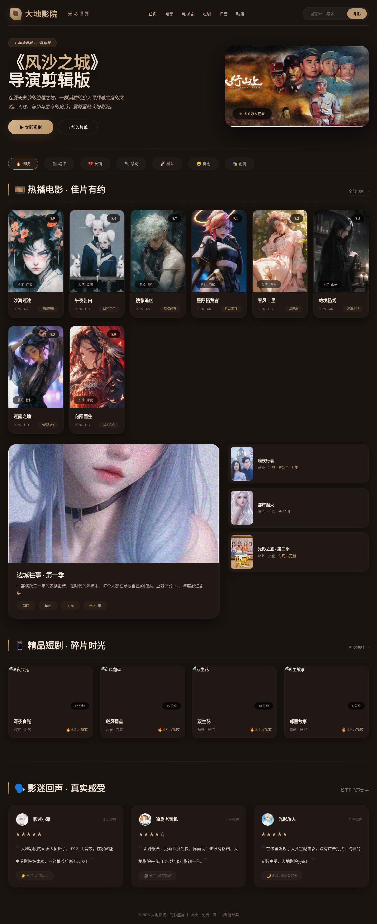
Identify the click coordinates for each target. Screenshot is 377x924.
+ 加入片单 (78, 127)
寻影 (357, 13)
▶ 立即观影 (30, 127)
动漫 (240, 13)
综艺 (223, 13)
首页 (152, 13)
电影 (169, 13)
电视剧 (188, 13)
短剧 (207, 13)
